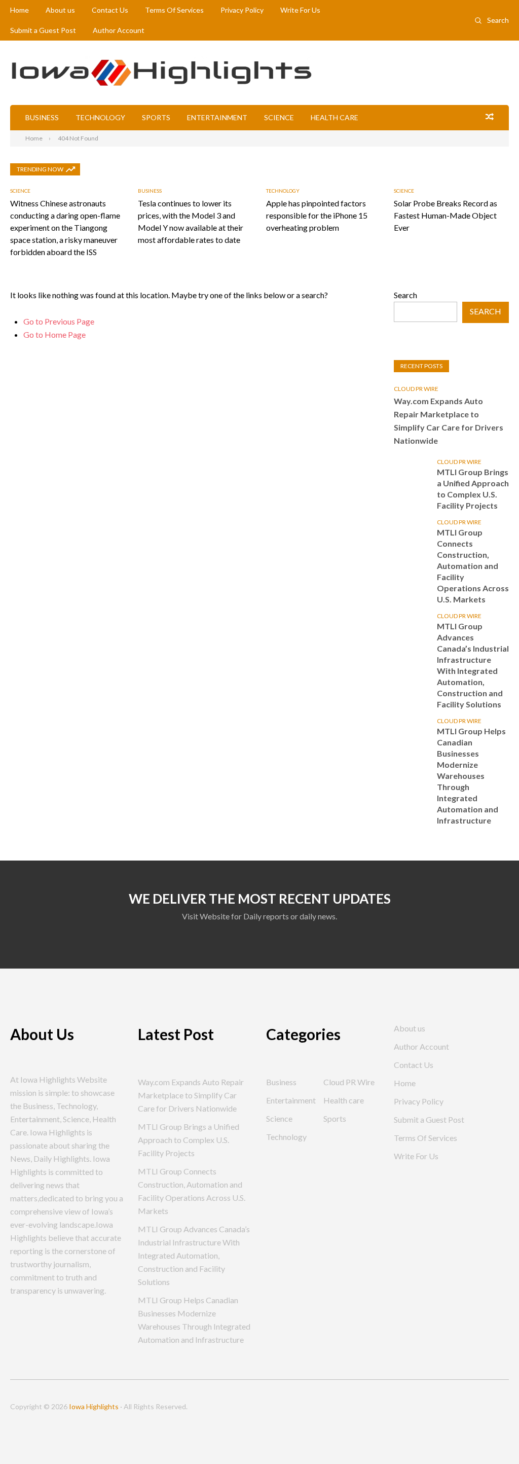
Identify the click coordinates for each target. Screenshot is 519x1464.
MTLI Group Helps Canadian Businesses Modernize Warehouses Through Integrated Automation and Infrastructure (471, 775)
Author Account (118, 30)
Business (42, 117)
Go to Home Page (54, 334)
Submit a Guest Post (43, 30)
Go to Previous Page (58, 321)
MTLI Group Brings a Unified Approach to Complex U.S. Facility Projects (473, 488)
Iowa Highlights (94, 1406)
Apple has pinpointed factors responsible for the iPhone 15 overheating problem (316, 215)
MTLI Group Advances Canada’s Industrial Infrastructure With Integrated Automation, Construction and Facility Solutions (473, 665)
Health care (334, 117)
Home (19, 10)
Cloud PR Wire (416, 388)
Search (498, 20)
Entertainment (217, 117)
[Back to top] (491, 1435)
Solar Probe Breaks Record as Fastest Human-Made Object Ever (445, 215)
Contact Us (110, 10)
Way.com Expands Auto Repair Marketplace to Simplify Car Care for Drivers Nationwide (448, 420)
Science (279, 117)
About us (60, 10)
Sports (156, 117)
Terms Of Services (174, 10)
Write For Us (300, 10)
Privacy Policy (242, 10)
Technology (100, 117)
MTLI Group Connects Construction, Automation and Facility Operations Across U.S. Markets (473, 565)
